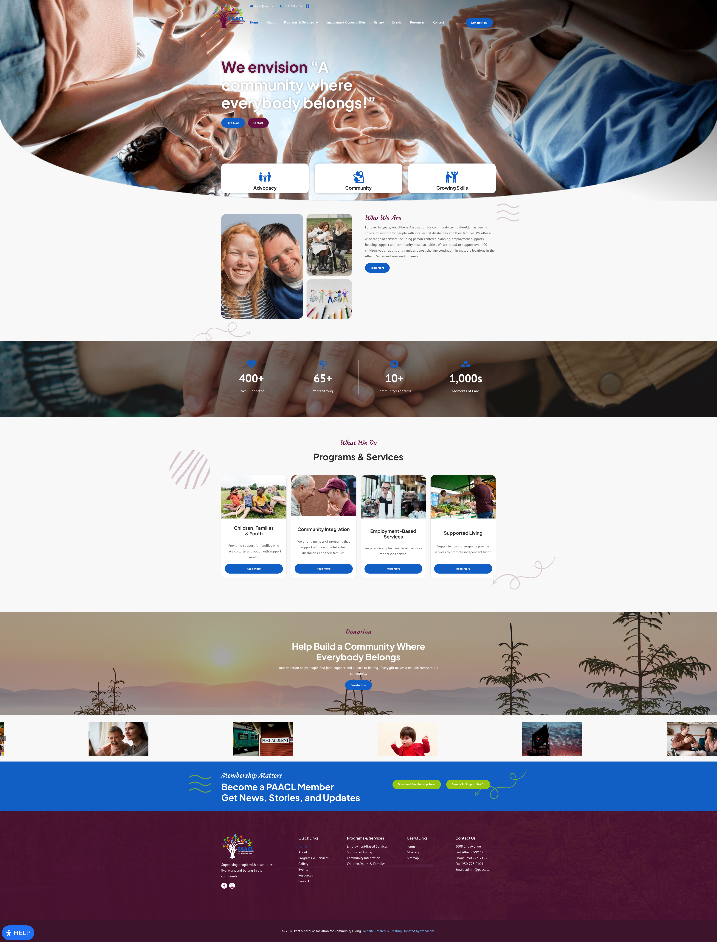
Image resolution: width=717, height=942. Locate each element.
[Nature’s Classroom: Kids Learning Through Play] (253, 476)
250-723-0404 (472, 864)
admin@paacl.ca (477, 869)
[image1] (344, 741)
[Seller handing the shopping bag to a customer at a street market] (463, 476)
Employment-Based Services (393, 534)
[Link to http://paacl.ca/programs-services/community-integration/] (359, 177)
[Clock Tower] (200, 741)
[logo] (237, 835)
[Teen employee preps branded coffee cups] (393, 476)
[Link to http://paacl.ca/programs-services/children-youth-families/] (265, 177)
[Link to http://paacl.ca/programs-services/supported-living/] (452, 177)
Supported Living (463, 533)
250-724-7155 (476, 858)
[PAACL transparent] (229, 5)
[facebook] (224, 886)
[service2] (323, 476)
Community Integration (323, 529)
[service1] (55, 741)
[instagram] (232, 886)
